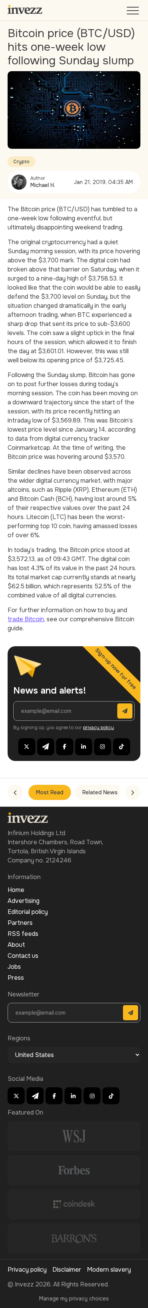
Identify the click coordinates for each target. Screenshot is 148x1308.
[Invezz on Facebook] (64, 746)
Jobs (14, 967)
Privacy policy (27, 1270)
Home (16, 890)
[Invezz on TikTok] (121, 746)
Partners (20, 923)
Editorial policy (28, 912)
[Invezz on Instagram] (102, 746)
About (16, 945)
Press (16, 978)
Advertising (23, 901)
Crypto (21, 162)
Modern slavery (109, 1270)
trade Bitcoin (26, 619)
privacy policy (98, 728)
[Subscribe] (124, 711)
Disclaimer (66, 1270)
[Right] (132, 792)
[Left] (15, 792)
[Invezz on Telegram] (45, 746)
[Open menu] (133, 12)
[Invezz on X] (26, 746)
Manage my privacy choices (74, 1298)
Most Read (49, 792)
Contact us (23, 956)
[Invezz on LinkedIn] (83, 746)
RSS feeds (23, 934)
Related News (100, 792)
